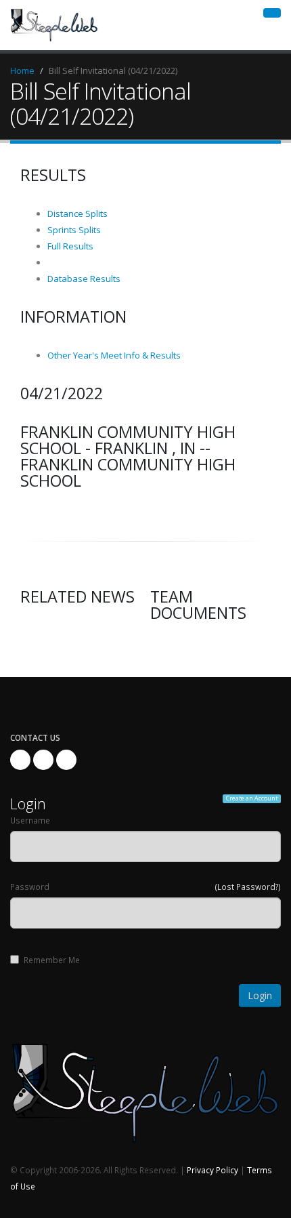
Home (22, 70)
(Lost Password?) (248, 886)
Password (29, 886)
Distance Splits (77, 213)
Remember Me (52, 959)
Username (30, 820)
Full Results (70, 246)
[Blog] (66, 760)
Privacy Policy (212, 1169)
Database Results (83, 278)
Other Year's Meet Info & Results (114, 355)
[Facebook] (20, 760)
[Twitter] (43, 760)
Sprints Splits (74, 230)
